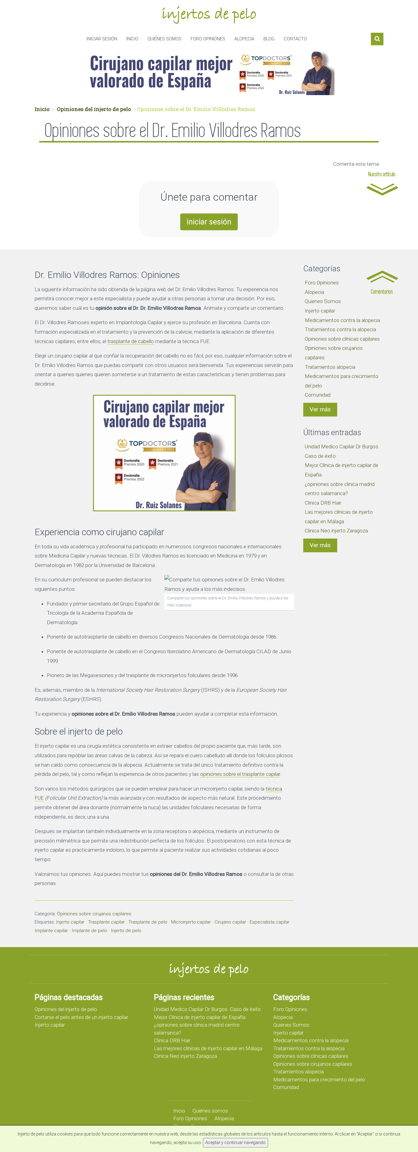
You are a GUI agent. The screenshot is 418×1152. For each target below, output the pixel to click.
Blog (268, 39)
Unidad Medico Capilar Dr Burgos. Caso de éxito (207, 1009)
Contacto (295, 39)
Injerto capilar (70, 922)
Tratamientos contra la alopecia (340, 329)
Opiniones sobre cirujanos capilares (94, 914)
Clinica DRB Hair (323, 503)
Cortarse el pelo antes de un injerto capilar (81, 1017)
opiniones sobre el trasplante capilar (240, 774)
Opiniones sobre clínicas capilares (342, 339)
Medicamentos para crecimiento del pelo (319, 1079)
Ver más (320, 409)
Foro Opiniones (208, 39)
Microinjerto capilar (191, 922)
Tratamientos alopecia (330, 367)
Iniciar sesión (102, 39)
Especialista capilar (269, 922)
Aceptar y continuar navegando (235, 1142)
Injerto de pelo (126, 930)
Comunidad (317, 395)
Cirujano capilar (230, 922)
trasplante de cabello (130, 341)
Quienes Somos (323, 301)
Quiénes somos (164, 39)
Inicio (132, 39)
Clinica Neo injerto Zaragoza (336, 531)
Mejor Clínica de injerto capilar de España (199, 1017)
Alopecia (244, 39)
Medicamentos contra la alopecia (342, 320)
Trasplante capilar (106, 922)
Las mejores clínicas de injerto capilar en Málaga (208, 1048)
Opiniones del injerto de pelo (94, 109)
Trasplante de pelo (148, 922)
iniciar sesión (209, 221)
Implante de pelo (89, 930)
